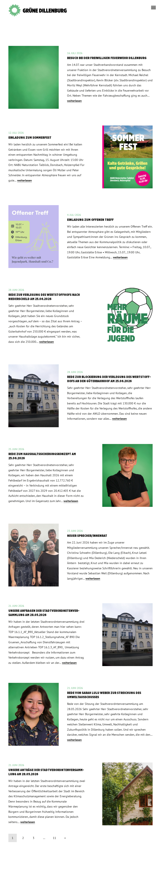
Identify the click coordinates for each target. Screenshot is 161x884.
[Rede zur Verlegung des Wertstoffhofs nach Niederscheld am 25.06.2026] (80, 316)
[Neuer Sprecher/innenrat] (80, 555)
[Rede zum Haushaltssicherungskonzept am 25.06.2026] (80, 475)
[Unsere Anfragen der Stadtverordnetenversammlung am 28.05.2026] (80, 634)
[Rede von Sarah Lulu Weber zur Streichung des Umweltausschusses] (80, 714)
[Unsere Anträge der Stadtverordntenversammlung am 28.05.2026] (80, 793)
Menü (153, 7)
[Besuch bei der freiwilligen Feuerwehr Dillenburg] (80, 77)
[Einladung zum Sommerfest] (80, 157)
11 (54, 838)
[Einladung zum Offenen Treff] (80, 236)
